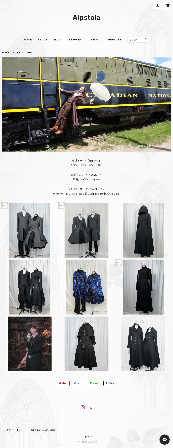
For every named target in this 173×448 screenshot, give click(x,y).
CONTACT (94, 39)
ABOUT (42, 39)
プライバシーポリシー (15, 429)
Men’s (17, 52)
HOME (28, 39)
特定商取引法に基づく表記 (42, 429)
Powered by (83, 442)
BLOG (57, 39)
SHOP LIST (114, 39)
